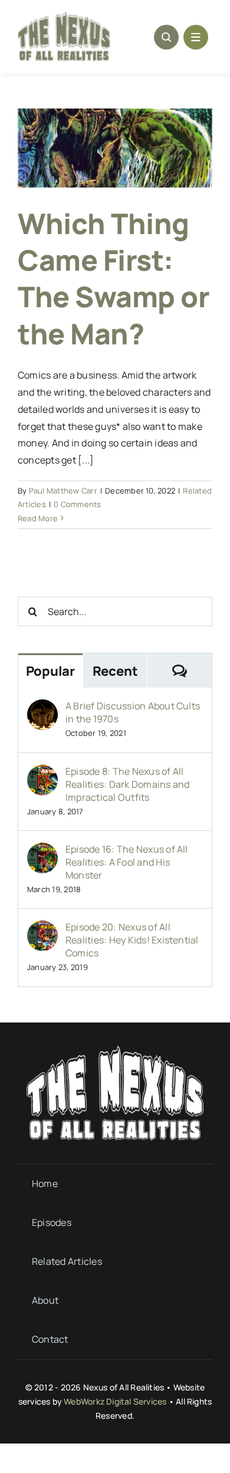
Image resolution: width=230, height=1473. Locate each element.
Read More (38, 518)
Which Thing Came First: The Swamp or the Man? (113, 278)
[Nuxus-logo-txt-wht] (115, 1050)
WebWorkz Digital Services (115, 1401)
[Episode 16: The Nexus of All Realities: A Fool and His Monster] (42, 850)
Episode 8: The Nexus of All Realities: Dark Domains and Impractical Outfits (127, 784)
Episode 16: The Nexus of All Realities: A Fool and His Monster (126, 862)
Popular (50, 671)
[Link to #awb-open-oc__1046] (166, 37)
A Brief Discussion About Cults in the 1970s (132, 712)
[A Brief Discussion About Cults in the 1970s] (42, 707)
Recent (115, 671)
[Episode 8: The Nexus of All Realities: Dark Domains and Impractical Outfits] (42, 773)
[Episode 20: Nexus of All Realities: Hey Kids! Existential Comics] (42, 928)
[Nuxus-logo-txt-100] (64, 16)
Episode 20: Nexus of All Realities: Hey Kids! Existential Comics (132, 939)
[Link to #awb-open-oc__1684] (195, 37)
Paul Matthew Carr (63, 490)
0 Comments (77, 504)
